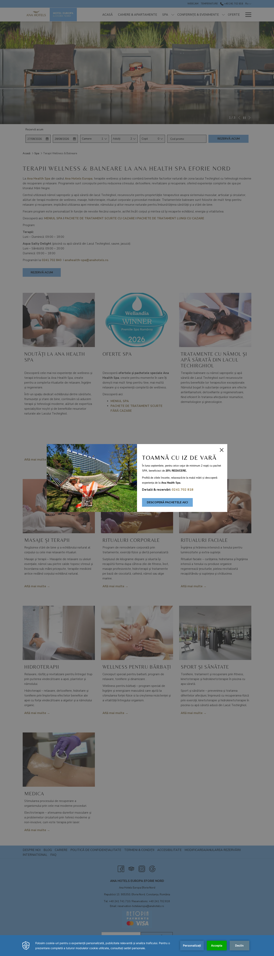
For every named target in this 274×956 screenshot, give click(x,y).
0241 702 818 (182, 489)
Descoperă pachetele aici (167, 502)
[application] (137, 945)
